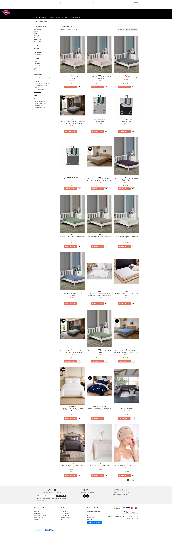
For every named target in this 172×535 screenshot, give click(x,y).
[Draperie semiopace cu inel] (72, 156)
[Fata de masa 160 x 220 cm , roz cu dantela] (99, 443)
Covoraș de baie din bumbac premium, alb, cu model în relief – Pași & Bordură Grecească (99, 294)
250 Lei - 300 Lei (39, 107)
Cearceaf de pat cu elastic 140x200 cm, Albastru (72, 294)
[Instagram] (87, 496)
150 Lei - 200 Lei (39, 103)
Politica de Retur (64, 513)
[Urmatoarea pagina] (136, 480)
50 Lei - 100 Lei (39, 101)
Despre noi (36, 511)
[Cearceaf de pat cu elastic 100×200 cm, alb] (126, 271)
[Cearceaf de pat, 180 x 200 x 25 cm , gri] (126, 55)
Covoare (36, 31)
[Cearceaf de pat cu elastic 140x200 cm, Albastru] (72, 271)
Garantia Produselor (65, 515)
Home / (36, 21)
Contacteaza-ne (96, 522)
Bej (36, 61)
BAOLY (37, 81)
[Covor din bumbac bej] (126, 385)
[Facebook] (84, 496)
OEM (99, 292)
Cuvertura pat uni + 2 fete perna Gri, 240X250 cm (72, 466)
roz (36, 70)
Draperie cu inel (99, 121)
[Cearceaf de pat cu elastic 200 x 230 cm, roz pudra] (72, 55)
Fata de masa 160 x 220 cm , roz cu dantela (99, 466)
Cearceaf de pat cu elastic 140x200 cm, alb (126, 237)
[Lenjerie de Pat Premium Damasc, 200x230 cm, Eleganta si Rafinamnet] (72, 386)
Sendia (72, 75)
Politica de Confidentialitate (53, 500)
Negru (37, 66)
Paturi (35, 43)
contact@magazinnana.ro (122, 494)
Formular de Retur (65, 517)
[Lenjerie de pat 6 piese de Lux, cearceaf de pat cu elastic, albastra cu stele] (99, 386)
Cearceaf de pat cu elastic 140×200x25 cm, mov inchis (126, 179)
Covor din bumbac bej (126, 408)
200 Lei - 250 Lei (39, 105)
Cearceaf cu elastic (38, 29)
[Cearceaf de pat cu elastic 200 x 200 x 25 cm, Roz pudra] (99, 55)
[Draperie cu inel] (99, 105)
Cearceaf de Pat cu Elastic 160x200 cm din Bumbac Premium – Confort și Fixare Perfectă (99, 179)
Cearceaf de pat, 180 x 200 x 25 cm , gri (126, 77)
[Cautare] (92, 2)
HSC (36, 87)
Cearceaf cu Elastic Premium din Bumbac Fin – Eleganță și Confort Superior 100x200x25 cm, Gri (72, 122)
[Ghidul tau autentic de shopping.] (38, 530)
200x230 (37, 54)
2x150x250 (38, 52)
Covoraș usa (37, 33)
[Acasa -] (10, 12)
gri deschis (38, 68)
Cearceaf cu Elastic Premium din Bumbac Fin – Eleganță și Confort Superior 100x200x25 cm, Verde (72, 351)
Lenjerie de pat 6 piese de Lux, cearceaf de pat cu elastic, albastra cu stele (99, 409)
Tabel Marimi (75, 17)
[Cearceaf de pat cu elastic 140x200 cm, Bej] (99, 214)
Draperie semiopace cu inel (72, 179)
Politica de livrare (38, 517)
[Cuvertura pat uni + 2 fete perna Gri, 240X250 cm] (72, 443)
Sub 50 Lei (38, 99)
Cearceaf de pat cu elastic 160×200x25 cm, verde (99, 351)
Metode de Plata (64, 511)
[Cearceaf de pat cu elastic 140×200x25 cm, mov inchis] (126, 156)
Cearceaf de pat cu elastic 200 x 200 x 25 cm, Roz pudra (99, 77)
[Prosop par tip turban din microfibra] (126, 443)
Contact (36, 519)
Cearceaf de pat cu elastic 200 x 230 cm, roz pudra (73, 77)
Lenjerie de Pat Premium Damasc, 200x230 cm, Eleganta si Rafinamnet (72, 409)
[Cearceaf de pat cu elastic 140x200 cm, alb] (126, 214)
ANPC (62, 519)
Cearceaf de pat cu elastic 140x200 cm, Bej (99, 237)
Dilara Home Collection (41, 83)
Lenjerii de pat (37, 41)
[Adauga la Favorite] (79, 87)
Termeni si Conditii (38, 513)
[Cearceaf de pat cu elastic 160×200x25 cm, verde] (99, 329)
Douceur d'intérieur (40, 85)
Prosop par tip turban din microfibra (126, 465)
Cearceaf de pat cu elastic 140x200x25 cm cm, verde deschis (72, 237)
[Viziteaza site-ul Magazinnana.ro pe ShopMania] (49, 530)
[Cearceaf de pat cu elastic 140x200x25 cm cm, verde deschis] (72, 214)
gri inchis (37, 63)
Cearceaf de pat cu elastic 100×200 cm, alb (126, 294)
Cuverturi (36, 35)
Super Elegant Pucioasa (99, 406)
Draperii (36, 37)
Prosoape (36, 45)
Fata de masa (37, 39)
